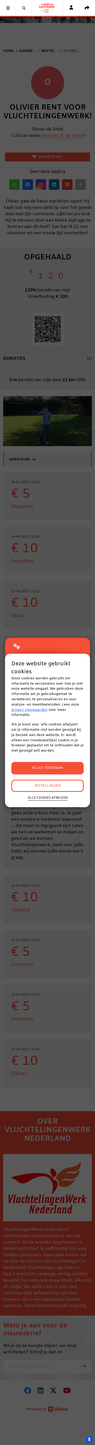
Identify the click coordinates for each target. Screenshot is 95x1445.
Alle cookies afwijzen (48, 798)
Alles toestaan (47, 768)
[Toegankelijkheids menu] (89, 1439)
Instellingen (48, 785)
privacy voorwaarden (29, 710)
